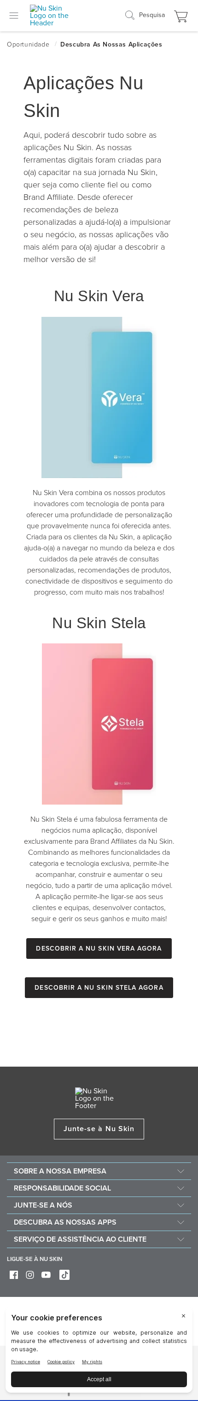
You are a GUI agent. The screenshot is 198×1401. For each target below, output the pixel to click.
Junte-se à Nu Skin (99, 1128)
